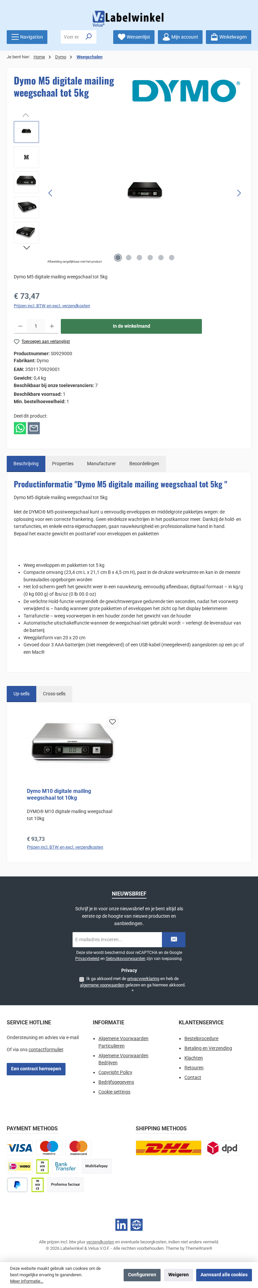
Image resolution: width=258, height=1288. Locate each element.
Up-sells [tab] (21, 694)
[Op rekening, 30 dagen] (42, 1166)
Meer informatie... (26, 1281)
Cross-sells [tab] (54, 694)
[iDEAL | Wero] (20, 1166)
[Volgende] (239, 193)
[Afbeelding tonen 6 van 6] (171, 257)
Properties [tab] (63, 464)
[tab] (26, 464)
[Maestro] (49, 1148)
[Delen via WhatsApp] (20, 428)
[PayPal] (17, 1184)
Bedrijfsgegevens (116, 1082)
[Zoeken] (88, 37)
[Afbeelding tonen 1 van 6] (118, 257)
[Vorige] (51, 193)
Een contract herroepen (36, 1069)
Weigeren (178, 1275)
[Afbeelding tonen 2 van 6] (128, 257)
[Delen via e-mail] (33, 428)
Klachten (193, 1058)
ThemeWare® (198, 1248)
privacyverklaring (143, 978)
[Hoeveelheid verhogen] (51, 326)
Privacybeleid (87, 958)
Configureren (142, 1275)
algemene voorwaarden (102, 984)
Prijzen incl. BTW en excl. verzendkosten (52, 305)
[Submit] (173, 939)
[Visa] (20, 1148)
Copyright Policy (115, 1072)
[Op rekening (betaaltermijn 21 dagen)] (37, 1184)
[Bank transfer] (65, 1166)
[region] (129, 193)
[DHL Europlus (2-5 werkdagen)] (169, 1148)
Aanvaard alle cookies (224, 1275)
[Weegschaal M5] (144, 193)
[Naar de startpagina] (129, 18)
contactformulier (46, 1050)
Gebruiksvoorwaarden (125, 958)
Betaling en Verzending (208, 1048)
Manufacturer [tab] (101, 464)
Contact (192, 1077)
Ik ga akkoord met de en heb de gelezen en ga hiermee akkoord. (132, 985)
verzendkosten (100, 1241)
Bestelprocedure (201, 1038)
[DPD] (222, 1148)
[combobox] (71, 37)
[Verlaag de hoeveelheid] (20, 326)
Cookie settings (114, 1092)
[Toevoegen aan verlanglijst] (112, 722)
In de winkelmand (131, 326)
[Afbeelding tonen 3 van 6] (139, 257)
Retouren (194, 1068)
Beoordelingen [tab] (144, 464)
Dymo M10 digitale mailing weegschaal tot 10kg (59, 794)
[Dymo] (186, 91)
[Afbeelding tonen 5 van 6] (161, 257)
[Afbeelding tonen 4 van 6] (150, 257)
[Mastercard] (78, 1148)
